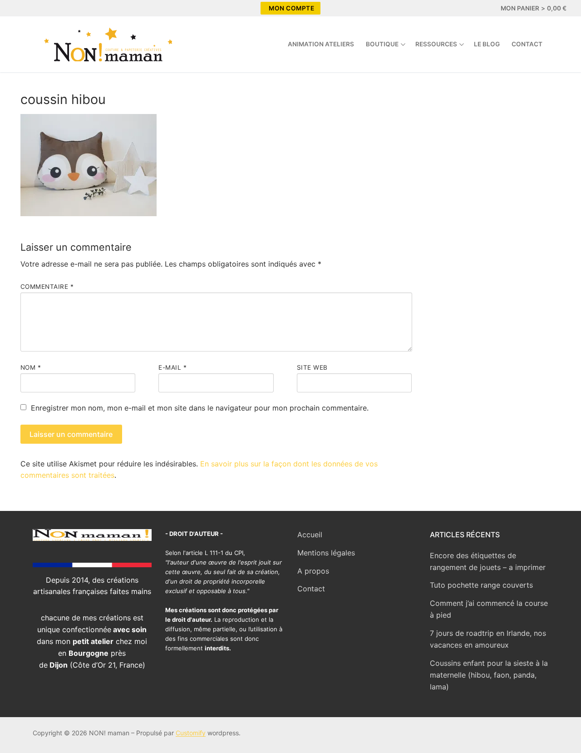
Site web (312, 367)
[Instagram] (39, 8)
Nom (30, 367)
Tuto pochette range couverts (481, 585)
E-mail (172, 367)
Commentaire (47, 286)
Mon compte (291, 8)
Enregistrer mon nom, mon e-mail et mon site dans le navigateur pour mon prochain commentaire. (200, 407)
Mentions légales (326, 552)
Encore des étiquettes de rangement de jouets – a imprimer (488, 561)
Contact (311, 588)
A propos (313, 570)
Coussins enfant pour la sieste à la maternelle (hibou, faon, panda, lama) (489, 675)
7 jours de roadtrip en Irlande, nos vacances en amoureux (488, 639)
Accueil (309, 534)
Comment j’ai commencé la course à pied (489, 609)
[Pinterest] (55, 8)
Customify (191, 733)
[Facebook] (23, 8)
